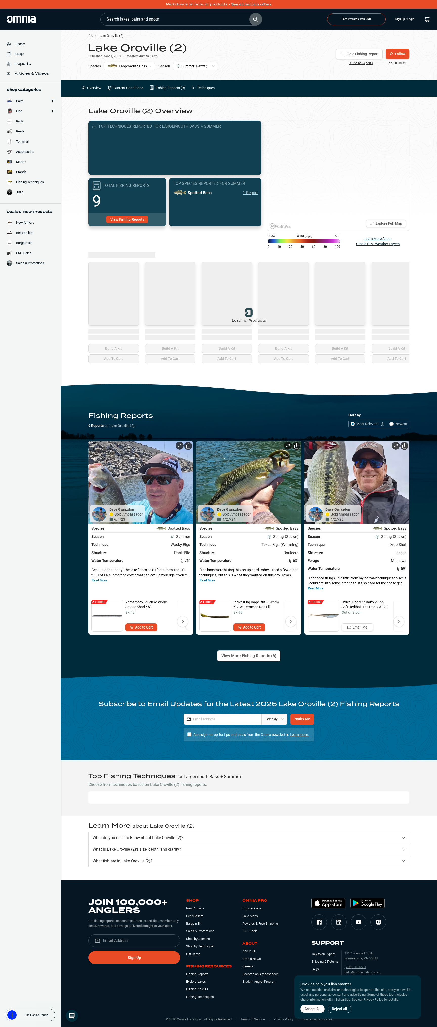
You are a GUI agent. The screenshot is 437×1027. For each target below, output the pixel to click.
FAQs (315, 969)
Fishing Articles (197, 989)
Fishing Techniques (200, 997)
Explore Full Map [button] (388, 223)
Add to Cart (144, 627)
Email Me (360, 627)
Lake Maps (250, 916)
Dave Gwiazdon (121, 509)
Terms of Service (253, 1019)
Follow (400, 54)
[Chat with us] (72, 1016)
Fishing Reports (197, 974)
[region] (338, 176)
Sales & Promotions (200, 931)
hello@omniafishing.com (363, 972)
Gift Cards (193, 954)
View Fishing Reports (127, 219)
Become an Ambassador (260, 974)
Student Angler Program (259, 981)
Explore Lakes (196, 981)
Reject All (339, 1009)
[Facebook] (319, 922)
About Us (248, 951)
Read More (99, 580)
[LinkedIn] (339, 922)
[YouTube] (358, 922)
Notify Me (302, 719)
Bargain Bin (194, 923)
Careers (247, 966)
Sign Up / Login (404, 19)
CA (90, 36)
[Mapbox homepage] (280, 226)
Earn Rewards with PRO (356, 19)
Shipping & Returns (324, 961)
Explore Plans (251, 908)
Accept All (312, 1009)
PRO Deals (250, 931)
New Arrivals (195, 908)
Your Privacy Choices (317, 1019)
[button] (249, 838)
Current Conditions (128, 88)
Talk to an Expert (323, 954)
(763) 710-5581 (355, 967)
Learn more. (299, 735)
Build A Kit (113, 348)
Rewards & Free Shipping (260, 923)
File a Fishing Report (362, 54)
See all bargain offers (251, 4)
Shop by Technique (199, 946)
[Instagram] (378, 922)
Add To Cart (113, 359)
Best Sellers (194, 916)
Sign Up (134, 957)
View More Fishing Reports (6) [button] (248, 655)
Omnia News (251, 959)
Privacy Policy (283, 1019)
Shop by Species (198, 939)
